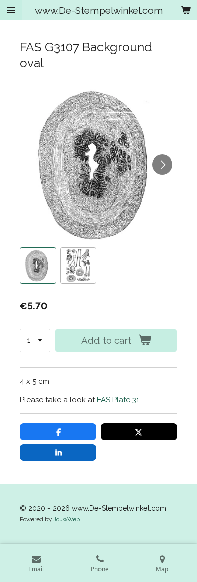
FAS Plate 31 (118, 399)
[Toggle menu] (11, 10)
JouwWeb (66, 519)
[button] (38, 265)
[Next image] (162, 164)
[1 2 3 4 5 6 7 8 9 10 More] (35, 340)
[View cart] (186, 10)
